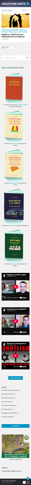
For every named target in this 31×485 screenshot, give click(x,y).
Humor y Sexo (23, 31)
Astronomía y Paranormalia (10, 29)
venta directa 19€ (14, 264)
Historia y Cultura (12, 31)
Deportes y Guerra (8, 394)
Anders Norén (10, 482)
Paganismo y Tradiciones (9, 32)
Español (6, 47)
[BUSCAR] (27, 57)
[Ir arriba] (27, 478)
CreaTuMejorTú (14, 3)
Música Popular (7, 409)
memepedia (15, 425)
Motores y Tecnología (9, 405)
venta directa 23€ (14, 143)
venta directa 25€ (12, 225)
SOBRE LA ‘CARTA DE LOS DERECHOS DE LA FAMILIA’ (13, 36)
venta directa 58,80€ (22, 104)
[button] (26, 482)
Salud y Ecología (22, 32)
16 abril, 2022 (5, 39)
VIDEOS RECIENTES (15, 378)
